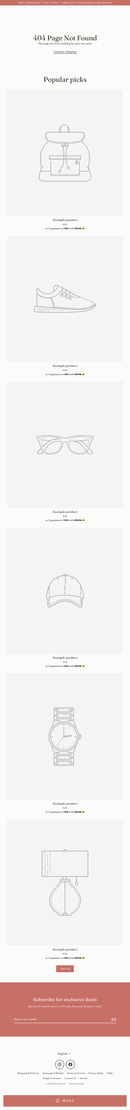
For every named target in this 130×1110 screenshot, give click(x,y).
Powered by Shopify (76, 1084)
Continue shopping (65, 51)
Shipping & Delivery (28, 1073)
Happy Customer (52, 1078)
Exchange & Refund (52, 1073)
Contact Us (70, 1078)
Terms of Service (76, 1073)
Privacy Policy (96, 1073)
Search (83, 1078)
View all (65, 968)
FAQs (110, 1073)
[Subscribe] (113, 1019)
